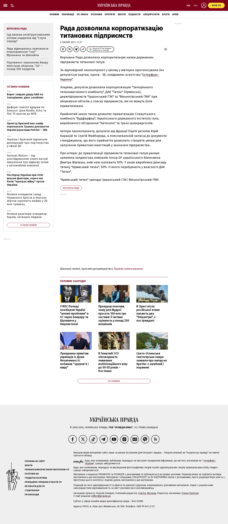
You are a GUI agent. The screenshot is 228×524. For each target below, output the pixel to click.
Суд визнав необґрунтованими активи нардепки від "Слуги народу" (28, 38)
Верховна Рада (71, 188)
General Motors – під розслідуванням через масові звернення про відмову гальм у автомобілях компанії (28, 160)
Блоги (166, 14)
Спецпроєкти (151, 14)
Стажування (32, 490)
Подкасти (134, 14)
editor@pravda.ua (100, 496)
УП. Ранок (82, 14)
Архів (175, 14)
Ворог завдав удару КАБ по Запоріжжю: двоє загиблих (25, 96)
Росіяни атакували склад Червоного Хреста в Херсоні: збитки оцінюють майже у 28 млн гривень (27, 199)
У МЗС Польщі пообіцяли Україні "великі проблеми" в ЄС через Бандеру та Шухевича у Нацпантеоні (74, 315)
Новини (54, 14)
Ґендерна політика (36, 478)
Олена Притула (190, 493)
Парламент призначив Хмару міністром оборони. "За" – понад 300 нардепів (27, 66)
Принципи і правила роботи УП (43, 482)
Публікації (68, 14)
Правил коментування (128, 268)
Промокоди (32, 494)
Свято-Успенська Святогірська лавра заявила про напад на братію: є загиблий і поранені (151, 360)
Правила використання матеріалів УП (47, 469)
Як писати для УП (35, 486)
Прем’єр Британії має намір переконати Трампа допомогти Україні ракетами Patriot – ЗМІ (28, 127)
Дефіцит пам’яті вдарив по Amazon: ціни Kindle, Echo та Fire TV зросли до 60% (26, 110)
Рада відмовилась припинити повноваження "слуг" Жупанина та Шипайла (27, 52)
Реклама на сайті (35, 461)
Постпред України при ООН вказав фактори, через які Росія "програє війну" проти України (25, 180)
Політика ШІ (32, 473)
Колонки (96, 14)
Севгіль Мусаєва (147, 493)
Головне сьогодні (73, 281)
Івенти (122, 14)
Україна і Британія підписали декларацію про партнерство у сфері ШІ (28, 143)
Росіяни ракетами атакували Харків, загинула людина (27, 215)
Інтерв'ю (110, 14)
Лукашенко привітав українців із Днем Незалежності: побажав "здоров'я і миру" (74, 360)
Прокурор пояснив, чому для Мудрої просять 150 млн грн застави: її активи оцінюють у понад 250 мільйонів (113, 315)
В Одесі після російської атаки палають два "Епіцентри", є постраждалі (148, 313)
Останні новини (18, 86)
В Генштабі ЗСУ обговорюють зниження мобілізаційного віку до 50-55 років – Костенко (112, 362)
